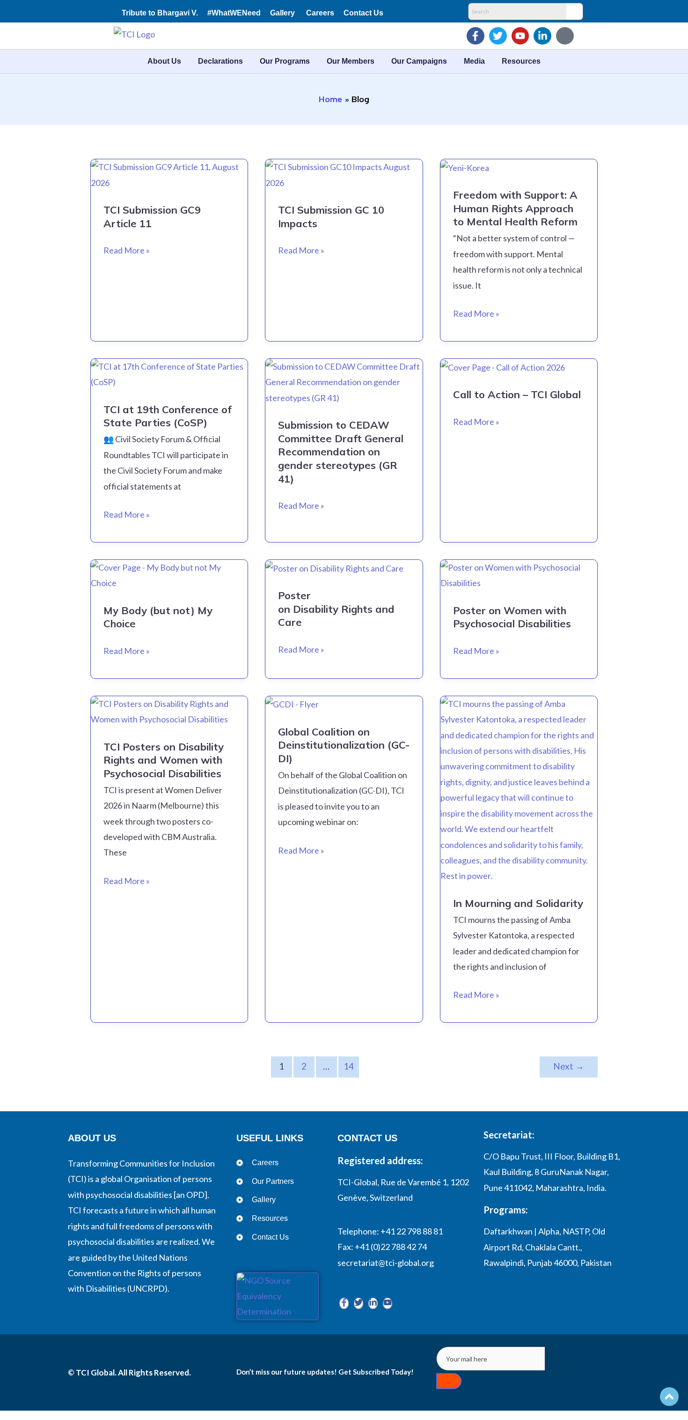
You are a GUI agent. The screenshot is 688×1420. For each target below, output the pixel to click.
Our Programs (285, 61)
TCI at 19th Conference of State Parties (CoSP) (167, 416)
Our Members (350, 61)
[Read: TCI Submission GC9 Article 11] (169, 174)
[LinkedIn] (373, 1303)
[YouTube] (387, 1303)
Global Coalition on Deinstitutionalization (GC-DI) (344, 745)
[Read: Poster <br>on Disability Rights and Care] (334, 567)
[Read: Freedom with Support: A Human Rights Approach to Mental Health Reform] (464, 167)
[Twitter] (358, 1303)
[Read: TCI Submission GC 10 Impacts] (343, 174)
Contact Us (363, 13)
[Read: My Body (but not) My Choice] (169, 574)
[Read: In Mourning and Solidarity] (518, 789)
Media (474, 61)
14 (349, 1066)
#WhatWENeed (234, 13)
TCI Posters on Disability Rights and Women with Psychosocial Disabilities (163, 760)
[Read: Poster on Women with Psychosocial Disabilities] (518, 574)
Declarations (220, 61)
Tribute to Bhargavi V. (160, 13)
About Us (164, 61)
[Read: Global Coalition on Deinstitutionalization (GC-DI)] (292, 704)
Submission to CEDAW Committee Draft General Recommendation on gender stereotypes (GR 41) (340, 451)
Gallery (282, 13)
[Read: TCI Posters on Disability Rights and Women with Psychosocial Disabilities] (169, 711)
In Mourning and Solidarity (518, 903)
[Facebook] (344, 1303)
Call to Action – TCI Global (517, 394)
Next (568, 1066)
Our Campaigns (419, 61)
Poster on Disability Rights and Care (336, 609)
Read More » (126, 249)
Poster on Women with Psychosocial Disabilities (512, 617)
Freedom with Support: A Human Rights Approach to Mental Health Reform (515, 208)
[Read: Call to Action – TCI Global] (502, 366)
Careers (320, 13)
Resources (521, 61)
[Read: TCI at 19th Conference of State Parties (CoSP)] (169, 373)
